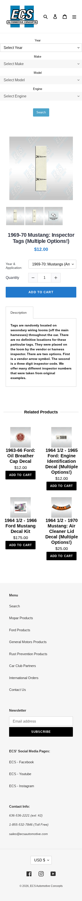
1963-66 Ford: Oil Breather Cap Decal (20, 456)
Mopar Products (21, 618)
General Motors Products (28, 642)
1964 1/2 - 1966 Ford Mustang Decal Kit (21, 526)
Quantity (12, 278)
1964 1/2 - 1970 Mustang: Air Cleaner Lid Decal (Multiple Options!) (61, 531)
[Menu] (74, 16)
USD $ (39, 860)
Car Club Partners (22, 666)
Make (37, 56)
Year (38, 40)
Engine (37, 89)
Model (38, 72)
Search (41, 112)
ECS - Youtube (20, 774)
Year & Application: (14, 266)
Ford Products (19, 630)
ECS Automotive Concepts (46, 886)
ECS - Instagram (21, 786)
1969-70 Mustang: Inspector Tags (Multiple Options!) (41, 238)
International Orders (23, 678)
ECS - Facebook (21, 762)
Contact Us (17, 690)
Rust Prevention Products (28, 654)
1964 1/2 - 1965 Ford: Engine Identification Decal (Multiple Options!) (61, 461)
